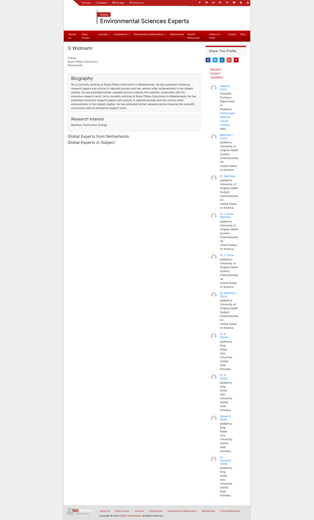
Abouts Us (72, 36)
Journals (103, 34)
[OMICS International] (79, 511)
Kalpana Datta (225, 87)
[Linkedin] (213, 2)
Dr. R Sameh (224, 335)
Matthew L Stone (226, 136)
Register (102, 2)
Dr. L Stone (227, 255)
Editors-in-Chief (215, 36)
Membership (177, 34)
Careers (232, 34)
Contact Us (138, 2)
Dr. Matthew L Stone (228, 294)
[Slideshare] (240, 2)
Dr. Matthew (227, 176)
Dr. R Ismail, (224, 377)
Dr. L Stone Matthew (227, 215)
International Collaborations (149, 34)
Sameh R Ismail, (225, 418)
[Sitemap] (247, 2)
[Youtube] (234, 2)
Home (87, 2)
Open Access (86, 36)
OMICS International (130, 515)
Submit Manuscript (193, 36)
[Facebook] (199, 2)
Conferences (121, 34)
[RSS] (227, 2)
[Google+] (220, 2)
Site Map (119, 2)
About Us (105, 511)
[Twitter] (206, 2)
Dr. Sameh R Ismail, (225, 460)
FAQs (243, 34)
